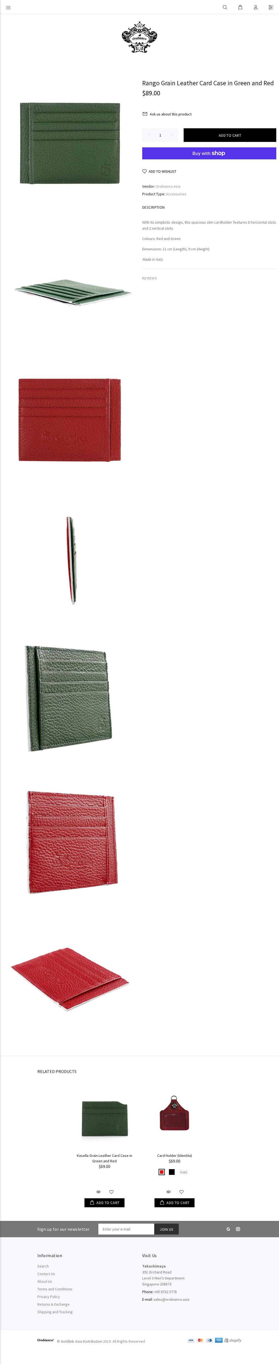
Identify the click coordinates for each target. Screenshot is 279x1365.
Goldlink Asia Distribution (81, 1341)
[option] (104, 1140)
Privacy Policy (48, 1296)
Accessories (176, 193)
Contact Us (46, 1273)
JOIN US (166, 1229)
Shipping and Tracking (55, 1311)
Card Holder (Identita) (174, 1155)
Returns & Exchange (53, 1304)
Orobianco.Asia (168, 186)
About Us (44, 1281)
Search (43, 1266)
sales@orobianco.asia (171, 1299)
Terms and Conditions (54, 1289)
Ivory (183, 1172)
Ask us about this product (171, 114)
